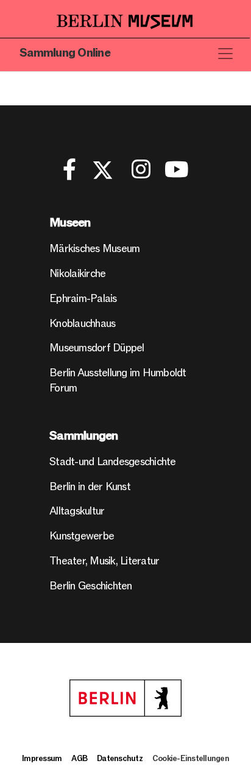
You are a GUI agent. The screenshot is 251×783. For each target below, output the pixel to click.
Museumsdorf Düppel (96, 348)
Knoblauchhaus (82, 324)
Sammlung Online (64, 53)
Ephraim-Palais (83, 299)
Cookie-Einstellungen (190, 758)
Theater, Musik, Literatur (104, 561)
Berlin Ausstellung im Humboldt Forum (117, 380)
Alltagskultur (76, 511)
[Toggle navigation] (225, 53)
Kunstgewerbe (81, 536)
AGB (79, 758)
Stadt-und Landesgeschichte (112, 462)
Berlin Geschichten (90, 586)
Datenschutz (120, 758)
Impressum (42, 758)
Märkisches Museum (94, 249)
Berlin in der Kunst (89, 487)
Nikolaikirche (77, 274)
